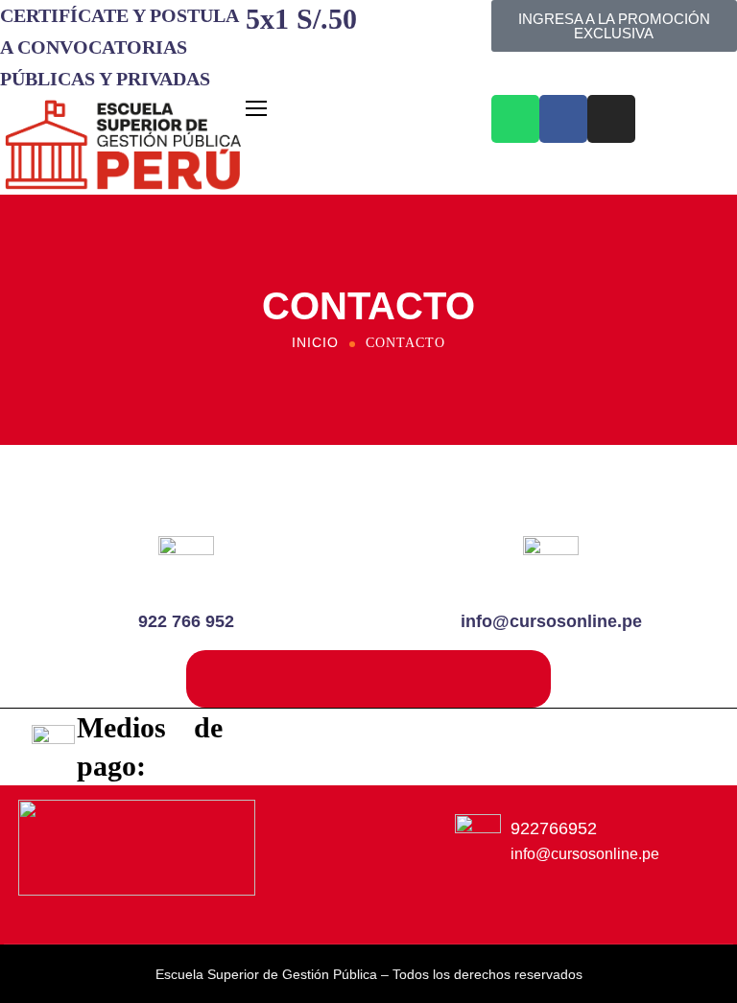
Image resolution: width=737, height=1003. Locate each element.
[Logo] (123, 145)
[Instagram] (611, 119)
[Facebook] (563, 119)
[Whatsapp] (515, 119)
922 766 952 (186, 621)
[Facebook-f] (289, 912)
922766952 (554, 828)
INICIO (315, 342)
